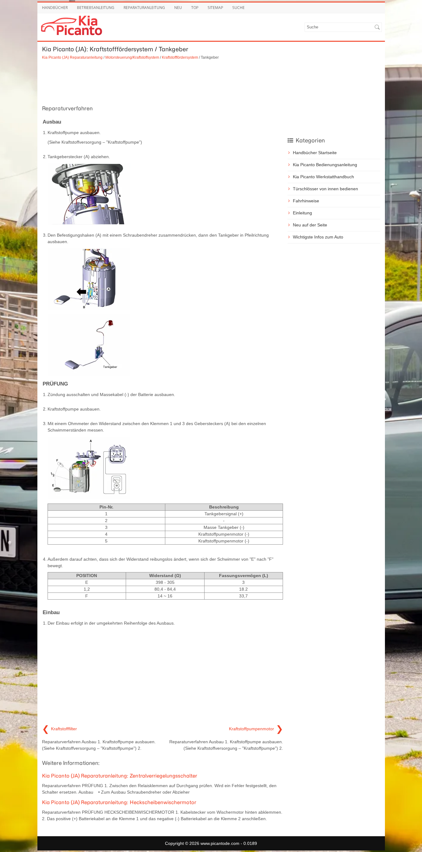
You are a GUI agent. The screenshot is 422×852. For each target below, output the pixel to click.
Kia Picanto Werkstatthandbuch (323, 176)
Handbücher (55, 7)
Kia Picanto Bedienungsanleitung (325, 164)
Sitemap (215, 7)
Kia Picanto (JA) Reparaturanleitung (72, 57)
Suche (238, 7)
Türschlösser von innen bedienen (325, 188)
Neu (178, 7)
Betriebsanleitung (95, 7)
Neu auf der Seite (310, 224)
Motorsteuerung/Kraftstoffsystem (132, 57)
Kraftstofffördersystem (180, 57)
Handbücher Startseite (315, 152)
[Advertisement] (162, 81)
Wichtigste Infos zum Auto (318, 236)
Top (194, 7)
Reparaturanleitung (144, 7)
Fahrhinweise (306, 200)
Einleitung (302, 212)
